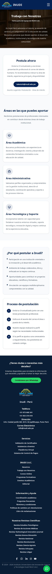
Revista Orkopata (26, 548)
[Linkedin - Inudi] (26, 559)
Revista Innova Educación (26, 535)
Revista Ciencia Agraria (26, 545)
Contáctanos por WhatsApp (26, 380)
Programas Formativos (26, 477)
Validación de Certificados (26, 443)
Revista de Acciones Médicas (26, 528)
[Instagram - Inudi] (31, 559)
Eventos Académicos (26, 480)
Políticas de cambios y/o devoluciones (26, 508)
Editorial (26, 484)
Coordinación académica (26, 498)
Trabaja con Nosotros (26, 470)
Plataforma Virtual (26, 450)
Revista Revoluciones (26, 542)
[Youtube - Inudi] (35, 559)
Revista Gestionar (26, 538)
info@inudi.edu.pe (26, 428)
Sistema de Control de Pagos (26, 453)
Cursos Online (26, 474)
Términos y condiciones (26, 504)
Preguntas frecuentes (26, 501)
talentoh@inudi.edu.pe (26, 84)
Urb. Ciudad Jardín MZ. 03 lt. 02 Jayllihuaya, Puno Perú (26, 422)
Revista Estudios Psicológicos (26, 525)
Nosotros (26, 467)
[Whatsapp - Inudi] (21, 558)
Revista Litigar (26, 552)
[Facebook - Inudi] (17, 559)
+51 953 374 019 (26, 416)
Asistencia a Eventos (26, 446)
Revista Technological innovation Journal (26, 532)
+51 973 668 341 (26, 412)
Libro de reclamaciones (26, 511)
